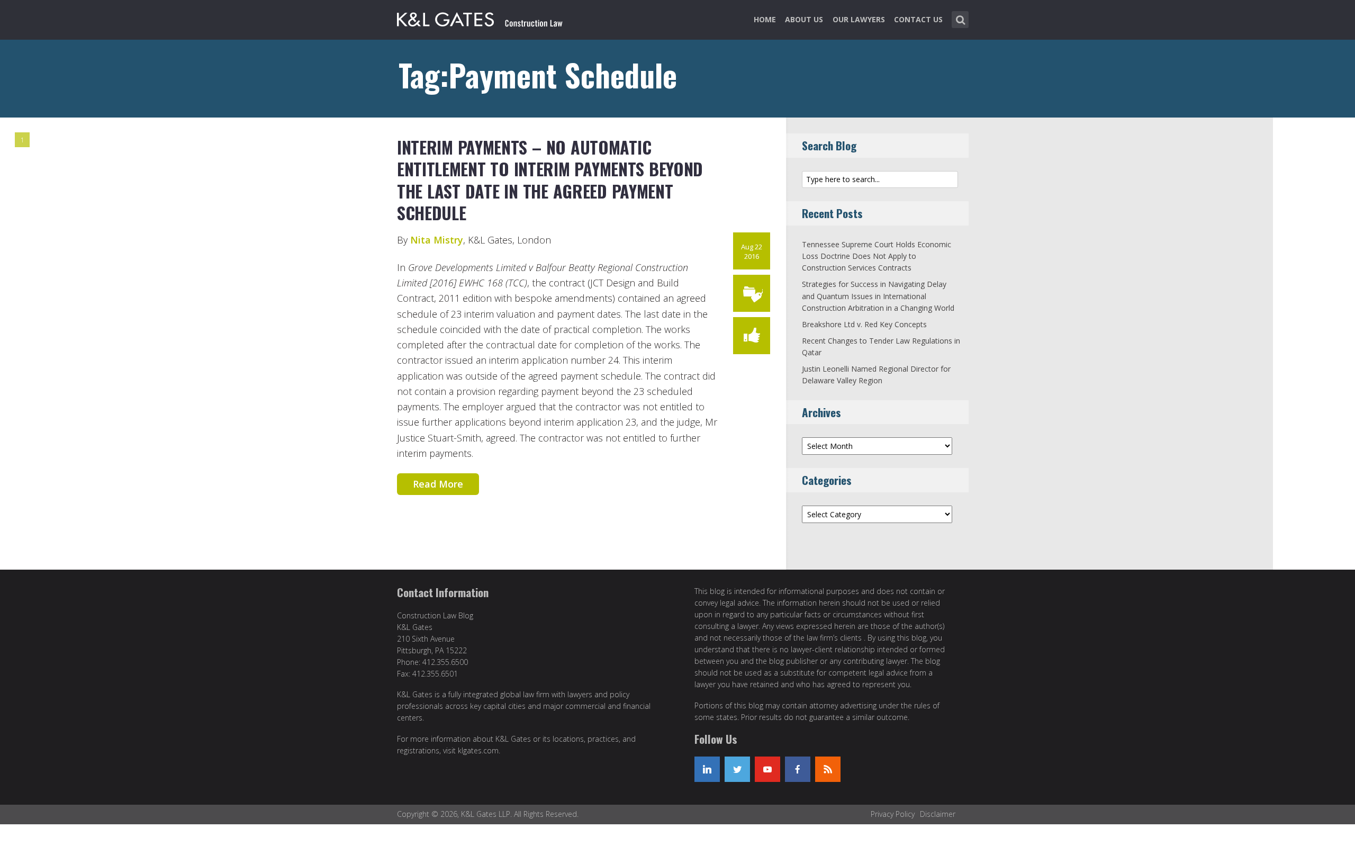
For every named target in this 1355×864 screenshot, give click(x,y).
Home (765, 19)
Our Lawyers (859, 19)
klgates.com (478, 750)
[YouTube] (767, 769)
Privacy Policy (893, 814)
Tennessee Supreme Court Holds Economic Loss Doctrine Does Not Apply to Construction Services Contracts (876, 256)
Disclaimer (937, 814)
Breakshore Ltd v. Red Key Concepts (864, 324)
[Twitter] (737, 769)
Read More (438, 484)
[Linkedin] (707, 769)
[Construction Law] (481, 17)
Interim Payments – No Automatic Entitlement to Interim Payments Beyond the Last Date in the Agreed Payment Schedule (550, 180)
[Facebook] (797, 769)
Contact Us (918, 19)
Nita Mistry (436, 239)
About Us (804, 19)
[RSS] (828, 769)
